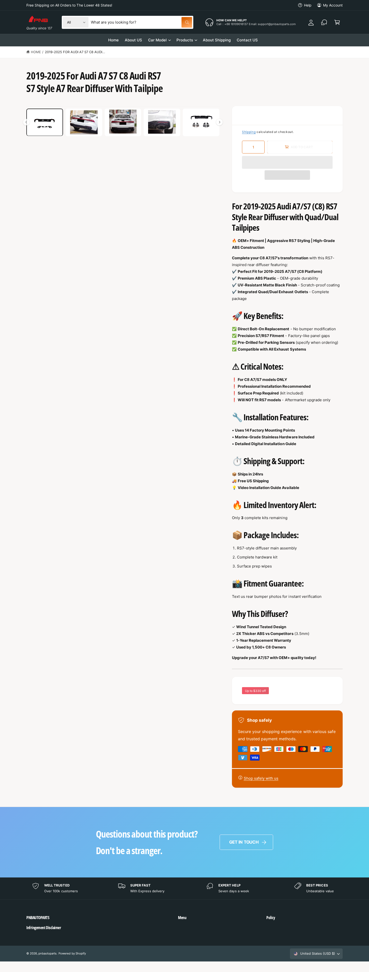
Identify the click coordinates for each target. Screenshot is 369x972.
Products (184, 40)
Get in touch (244, 842)
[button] (287, 162)
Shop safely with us (261, 778)
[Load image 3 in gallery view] (123, 122)
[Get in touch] (324, 22)
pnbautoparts (47, 953)
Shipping (249, 132)
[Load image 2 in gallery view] (84, 122)
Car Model (157, 40)
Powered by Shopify (72, 953)
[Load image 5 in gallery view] (201, 122)
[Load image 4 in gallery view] (162, 122)
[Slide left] (26, 122)
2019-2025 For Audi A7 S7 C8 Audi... (75, 52)
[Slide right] (219, 122)
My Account (333, 5)
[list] (184, 888)
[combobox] (141, 22)
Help (308, 5)
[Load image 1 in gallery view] (44, 122)
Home (36, 52)
